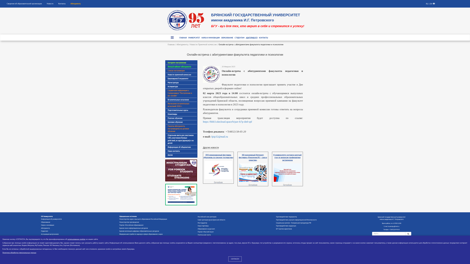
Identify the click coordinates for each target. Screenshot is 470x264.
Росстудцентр (202, 223)
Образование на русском (206, 229)
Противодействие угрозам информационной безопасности (296, 220)
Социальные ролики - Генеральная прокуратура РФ (293, 223)
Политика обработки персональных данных (19, 253)
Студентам (239, 38)
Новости (50, 4)
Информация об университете (51, 219)
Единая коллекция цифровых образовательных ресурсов (139, 231)
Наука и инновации (210, 38)
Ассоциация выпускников (50, 234)
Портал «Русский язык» (206, 232)
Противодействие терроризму (286, 217)
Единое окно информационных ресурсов (133, 228)
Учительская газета (204, 235)
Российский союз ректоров (207, 217)
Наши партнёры (203, 226)
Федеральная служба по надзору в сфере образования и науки (141, 234)
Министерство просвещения (129, 222)
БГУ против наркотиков (284, 229)
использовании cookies (76, 239)
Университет (194, 38)
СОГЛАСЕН (235, 259)
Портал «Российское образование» (131, 225)
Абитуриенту (252, 38)
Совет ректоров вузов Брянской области (211, 220)
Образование (227, 38)
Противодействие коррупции (286, 226)
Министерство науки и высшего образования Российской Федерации (143, 219)
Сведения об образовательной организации (24, 4)
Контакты (62, 4)
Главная (183, 38)
